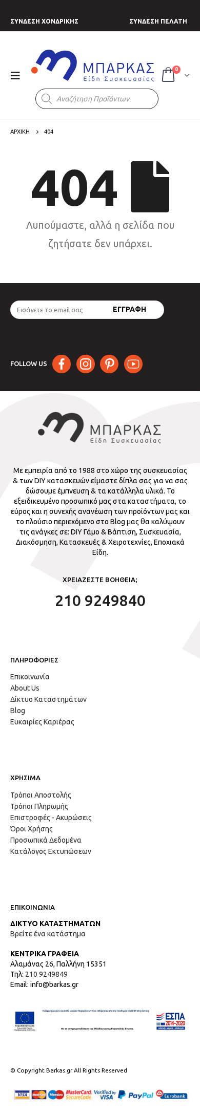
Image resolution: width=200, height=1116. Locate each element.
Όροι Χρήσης (31, 829)
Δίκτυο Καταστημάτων (48, 699)
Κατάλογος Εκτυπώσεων (50, 851)
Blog (17, 710)
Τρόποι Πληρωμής (39, 806)
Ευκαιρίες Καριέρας (42, 722)
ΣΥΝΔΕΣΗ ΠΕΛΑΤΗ (158, 21)
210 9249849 (46, 974)
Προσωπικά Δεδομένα (46, 840)
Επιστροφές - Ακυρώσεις (51, 817)
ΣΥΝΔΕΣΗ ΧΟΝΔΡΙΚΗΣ (44, 21)
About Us (24, 688)
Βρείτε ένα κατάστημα (48, 934)
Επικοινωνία (30, 677)
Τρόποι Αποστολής (40, 795)
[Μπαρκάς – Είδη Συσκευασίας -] (93, 65)
